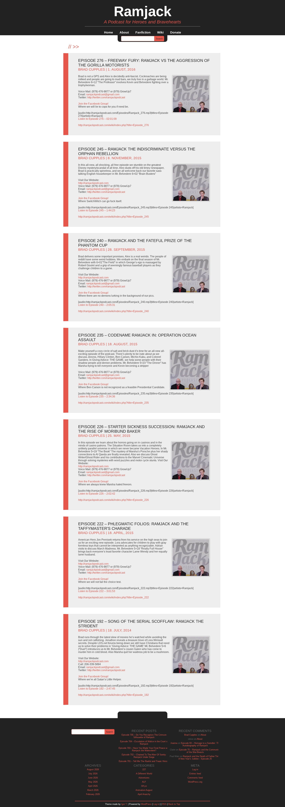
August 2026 (93, 769)
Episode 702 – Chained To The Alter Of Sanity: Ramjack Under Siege (144, 755)
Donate (175, 32)
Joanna (173, 743)
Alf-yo (144, 786)
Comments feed (195, 777)
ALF (144, 782)
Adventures (144, 777)
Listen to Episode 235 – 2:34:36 (96, 396)
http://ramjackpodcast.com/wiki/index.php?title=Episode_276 (113, 125)
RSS (164, 804)
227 (144, 769)
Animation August (144, 790)
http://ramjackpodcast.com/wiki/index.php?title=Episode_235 (113, 402)
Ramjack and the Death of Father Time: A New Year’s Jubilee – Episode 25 (199, 757)
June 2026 (93, 777)
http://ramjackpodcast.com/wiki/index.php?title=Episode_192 (113, 695)
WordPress (146, 804)
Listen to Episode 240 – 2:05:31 (96, 305)
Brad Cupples (91, 69)
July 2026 (92, 773)
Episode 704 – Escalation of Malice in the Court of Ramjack (144, 742)
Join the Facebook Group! (93, 103)
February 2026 (93, 794)
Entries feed (195, 773)
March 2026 (92, 790)
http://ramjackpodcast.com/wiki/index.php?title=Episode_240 (113, 311)
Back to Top (174, 804)
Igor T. (124, 804)
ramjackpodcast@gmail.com (102, 94)
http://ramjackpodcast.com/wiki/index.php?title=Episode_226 (113, 500)
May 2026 (93, 782)
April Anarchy (144, 794)
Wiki (160, 32)
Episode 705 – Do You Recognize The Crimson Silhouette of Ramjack (144, 736)
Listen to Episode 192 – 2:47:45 (96, 688)
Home (108, 32)
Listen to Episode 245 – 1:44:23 (96, 210)
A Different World (144, 773)
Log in (195, 769)
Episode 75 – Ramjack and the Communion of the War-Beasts (199, 750)
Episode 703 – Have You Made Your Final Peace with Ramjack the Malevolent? (144, 749)
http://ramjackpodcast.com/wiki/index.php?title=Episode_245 (113, 216)
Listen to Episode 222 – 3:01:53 (96, 591)
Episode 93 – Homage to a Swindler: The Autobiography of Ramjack (200, 744)
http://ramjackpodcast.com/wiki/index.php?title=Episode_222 (113, 597)
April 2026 (93, 786)
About (124, 32)
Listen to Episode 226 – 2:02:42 (96, 493)
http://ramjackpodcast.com (93, 183)
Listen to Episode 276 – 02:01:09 (97, 118)
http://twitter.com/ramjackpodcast (106, 97)
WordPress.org (195, 782)
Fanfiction (143, 32)
